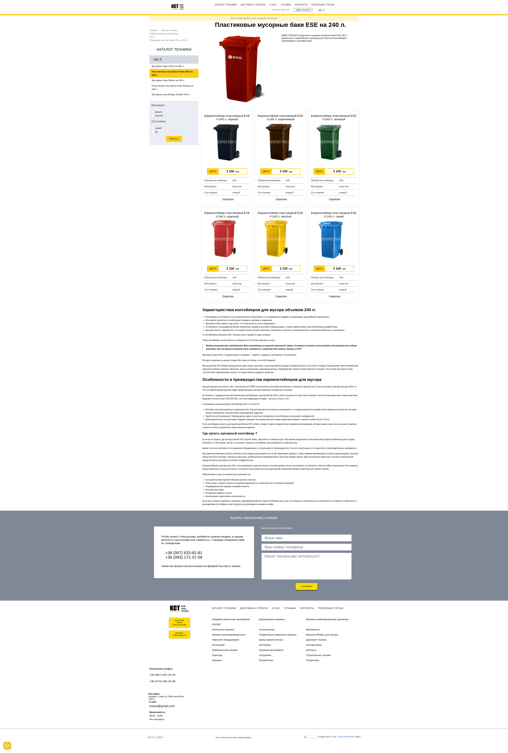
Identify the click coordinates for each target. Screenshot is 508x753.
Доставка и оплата (253, 4)
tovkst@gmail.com (161, 706)
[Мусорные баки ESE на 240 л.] (240, 69)
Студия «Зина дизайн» (346, 737)
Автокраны (265, 645)
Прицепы (217, 660)
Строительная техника (318, 655)
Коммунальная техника (224, 650)
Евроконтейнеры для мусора (163, 34)
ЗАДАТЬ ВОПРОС (303, 10)
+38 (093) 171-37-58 (183, 557)
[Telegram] (168, 689)
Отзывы (286, 4)
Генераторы (312, 660)
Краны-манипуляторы (271, 639)
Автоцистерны (314, 645)
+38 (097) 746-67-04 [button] (280, 10)
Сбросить (174, 139)
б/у (156, 132)
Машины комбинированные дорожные (327, 619)
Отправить (306, 586)
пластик (159, 116)
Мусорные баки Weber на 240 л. (168, 80)
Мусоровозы (313, 629)
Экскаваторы (266, 660)
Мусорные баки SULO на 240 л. (168, 66)
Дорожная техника (316, 639)
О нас (273, 4)
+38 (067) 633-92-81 (183, 552)
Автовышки (218, 645)
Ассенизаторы (267, 629)
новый (158, 128)
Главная (153, 30)
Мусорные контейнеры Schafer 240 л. (171, 94)
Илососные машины (223, 629)
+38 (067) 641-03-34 (162, 674)
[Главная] (178, 7)
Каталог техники (226, 4)
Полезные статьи (323, 4)
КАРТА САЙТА (155, 737)
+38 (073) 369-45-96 (162, 681)
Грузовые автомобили (271, 650)
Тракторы (217, 655)
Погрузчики (265, 655)
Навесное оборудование (225, 639)
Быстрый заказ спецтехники (179, 623)
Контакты (301, 4)
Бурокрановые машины (272, 619)
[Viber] (161, 689)
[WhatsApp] (153, 689)
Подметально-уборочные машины (277, 634)
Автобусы (311, 650)
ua (319, 9)
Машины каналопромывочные (228, 634)
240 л (152, 37)
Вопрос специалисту (179, 634)
